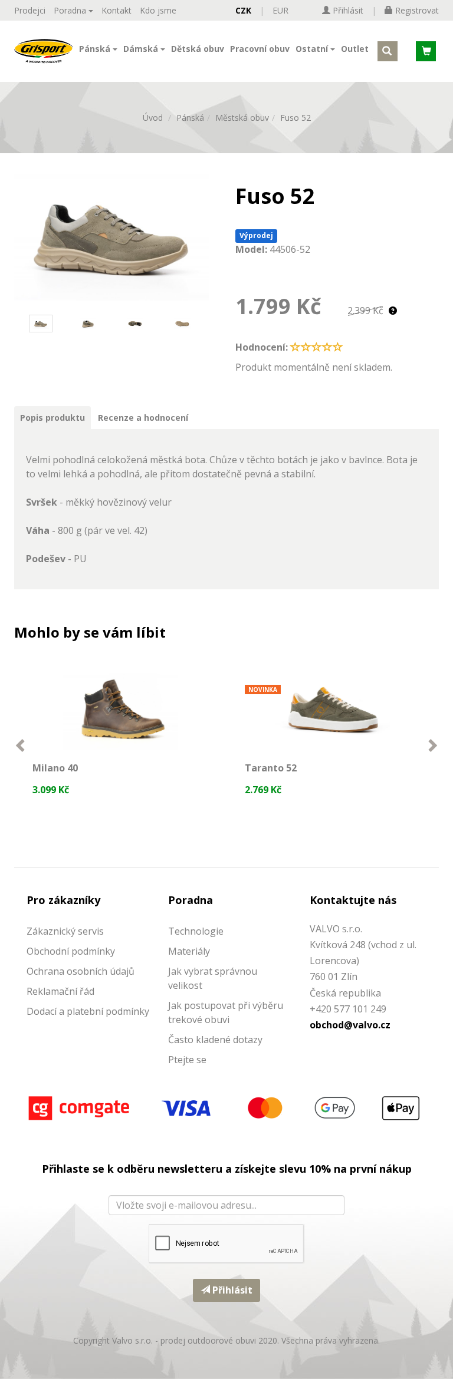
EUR (280, 10)
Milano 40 (55, 767)
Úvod (153, 117)
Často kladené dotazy (215, 1039)
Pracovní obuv (260, 48)
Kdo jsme (158, 10)
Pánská (190, 117)
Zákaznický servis (65, 931)
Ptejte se (187, 1059)
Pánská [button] (96, 48)
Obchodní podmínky (71, 951)
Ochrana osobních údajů (80, 971)
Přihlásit (231, 1290)
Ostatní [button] (313, 48)
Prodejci (29, 10)
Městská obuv (242, 117)
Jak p (179, 1005)
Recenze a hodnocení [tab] (143, 417)
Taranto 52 (271, 767)
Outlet (355, 48)
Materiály (189, 951)
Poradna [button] (71, 10)
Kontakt (116, 10)
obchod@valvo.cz (350, 1024)
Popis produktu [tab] (52, 417)
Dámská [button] (141, 48)
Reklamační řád (60, 991)
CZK (243, 10)
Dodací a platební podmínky (88, 1011)
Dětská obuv (197, 48)
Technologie (196, 931)
